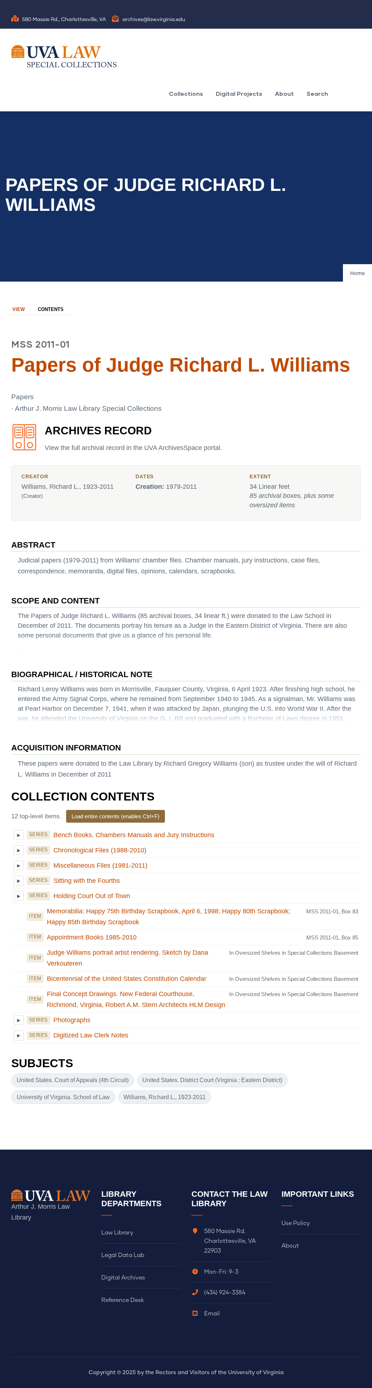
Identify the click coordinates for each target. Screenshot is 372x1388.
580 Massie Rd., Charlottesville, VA (64, 19)
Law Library (117, 1233)
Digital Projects (239, 93)
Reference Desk (122, 1300)
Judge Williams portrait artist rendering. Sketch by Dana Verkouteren (127, 958)
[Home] (65, 56)
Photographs (71, 1020)
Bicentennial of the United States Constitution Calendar (126, 978)
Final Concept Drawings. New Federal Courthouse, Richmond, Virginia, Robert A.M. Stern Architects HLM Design (136, 999)
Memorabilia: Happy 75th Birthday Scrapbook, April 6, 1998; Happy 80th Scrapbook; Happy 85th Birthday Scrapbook (168, 917)
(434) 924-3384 (224, 1292)
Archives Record (98, 431)
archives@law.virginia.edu (153, 19)
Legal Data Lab (122, 1255)
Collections (186, 93)
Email (212, 1314)
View (18, 309)
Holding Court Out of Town (91, 896)
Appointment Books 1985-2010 (92, 937)
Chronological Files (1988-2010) (99, 850)
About (284, 93)
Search (317, 93)
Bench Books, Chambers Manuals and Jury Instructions (133, 835)
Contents (51, 309)
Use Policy (296, 1223)
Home (357, 273)
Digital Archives (123, 1278)
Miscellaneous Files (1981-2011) (100, 865)
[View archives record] (24, 441)
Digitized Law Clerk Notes (90, 1035)
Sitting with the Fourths (86, 880)
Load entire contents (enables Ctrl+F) (115, 816)
